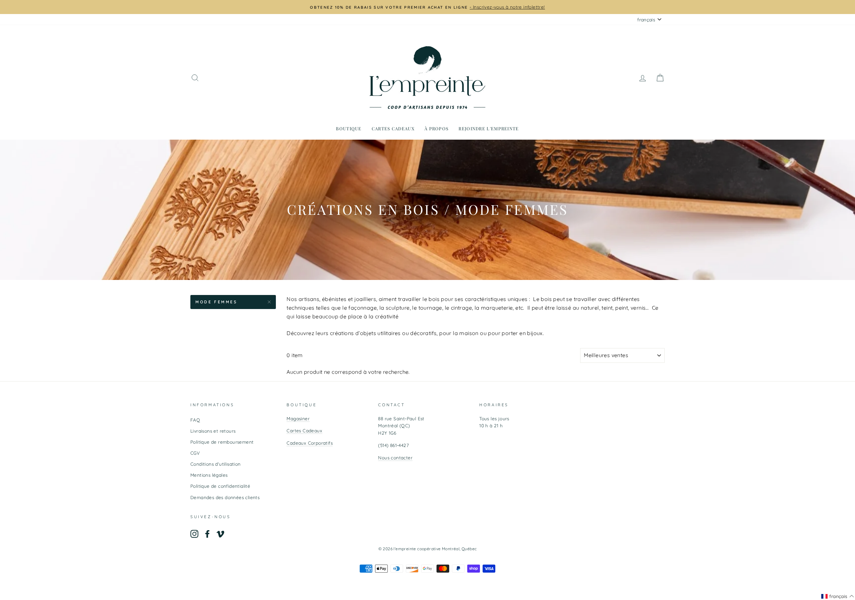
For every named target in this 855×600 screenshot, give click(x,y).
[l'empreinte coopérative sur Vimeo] (220, 534)
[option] (427, 7)
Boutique (348, 128)
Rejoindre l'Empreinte (489, 128)
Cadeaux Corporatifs (310, 443)
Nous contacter (395, 457)
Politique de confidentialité (220, 486)
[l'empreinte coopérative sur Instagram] (194, 534)
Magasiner (298, 418)
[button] (837, 596)
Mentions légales (208, 475)
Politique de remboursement (221, 442)
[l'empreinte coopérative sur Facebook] (207, 534)
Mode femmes (216, 301)
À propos (436, 128)
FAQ (195, 420)
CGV (195, 453)
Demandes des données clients (225, 497)
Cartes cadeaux (393, 128)
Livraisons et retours (212, 431)
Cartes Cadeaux (304, 430)
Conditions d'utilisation (215, 464)
